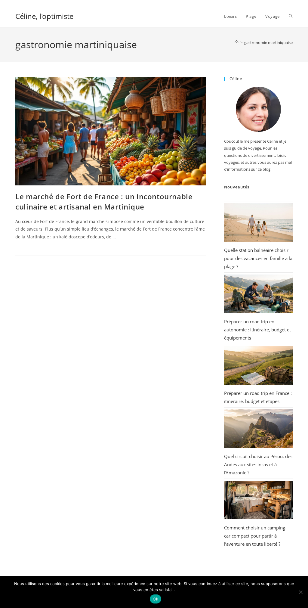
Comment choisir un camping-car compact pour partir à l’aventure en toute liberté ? (255, 536)
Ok (155, 599)
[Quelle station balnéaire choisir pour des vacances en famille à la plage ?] (258, 222)
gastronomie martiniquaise (268, 42)
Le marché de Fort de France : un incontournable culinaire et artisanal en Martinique (103, 201)
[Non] (300, 592)
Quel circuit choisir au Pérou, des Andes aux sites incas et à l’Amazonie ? (258, 464)
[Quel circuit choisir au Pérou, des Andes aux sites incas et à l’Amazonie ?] (258, 428)
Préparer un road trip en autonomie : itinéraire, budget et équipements (257, 329)
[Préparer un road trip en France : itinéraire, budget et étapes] (258, 365)
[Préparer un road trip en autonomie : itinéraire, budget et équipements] (258, 294)
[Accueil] (237, 42)
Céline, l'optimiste (44, 16)
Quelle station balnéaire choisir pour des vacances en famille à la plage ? (258, 258)
